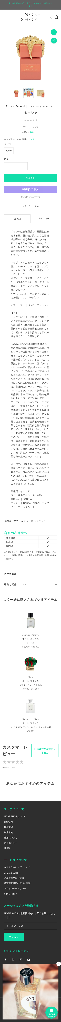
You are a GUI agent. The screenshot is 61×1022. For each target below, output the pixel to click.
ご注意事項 (10, 574)
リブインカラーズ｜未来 (30, 684)
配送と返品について (15, 584)
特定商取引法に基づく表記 (17, 883)
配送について (10, 837)
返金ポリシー (10, 843)
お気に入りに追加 (30, 206)
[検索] (50, 16)
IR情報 (7, 848)
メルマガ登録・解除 (14, 877)
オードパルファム (30, 638)
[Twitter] (13, 959)
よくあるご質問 (11, 872)
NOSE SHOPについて (15, 816)
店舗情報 (8, 821)
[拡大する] (54, 32)
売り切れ (30, 178)
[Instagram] (21, 959)
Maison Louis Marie (30, 719)
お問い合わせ (10, 893)
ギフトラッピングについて (17, 867)
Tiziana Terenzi (15, 106)
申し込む (14, 936)
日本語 (17, 218)
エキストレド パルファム (41, 106)
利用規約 (8, 832)
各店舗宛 (39, 555)
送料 (31, 132)
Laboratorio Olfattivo (30, 634)
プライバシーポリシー (15, 888)
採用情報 (8, 827)
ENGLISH (44, 218)
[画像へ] (16, 93)
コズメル (30, 642)
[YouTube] (28, 959)
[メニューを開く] (5, 17)
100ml (9, 150)
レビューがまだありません (45, 750)
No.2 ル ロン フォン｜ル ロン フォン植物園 (31, 727)
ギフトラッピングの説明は (19, 139)
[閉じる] (58, 964)
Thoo (30, 677)
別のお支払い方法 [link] (30, 196)
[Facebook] (5, 959)
